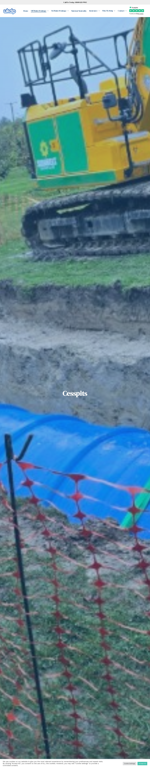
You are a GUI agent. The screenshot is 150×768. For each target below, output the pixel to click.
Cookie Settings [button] (129, 763)
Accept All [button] (142, 763)
